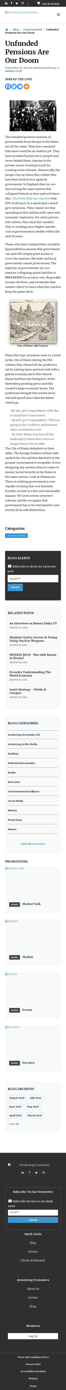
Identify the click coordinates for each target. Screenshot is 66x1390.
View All (14, 1124)
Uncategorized (32, 29)
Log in (33, 1336)
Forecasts (14, 782)
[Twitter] (14, 86)
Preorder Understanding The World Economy (30, 673)
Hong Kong (15, 819)
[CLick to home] (9, 29)
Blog (16, 29)
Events (33, 1251)
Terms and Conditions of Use (33, 1357)
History (12, 810)
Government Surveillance (24, 791)
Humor (12, 829)
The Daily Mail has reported (31, 198)
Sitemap (33, 1378)
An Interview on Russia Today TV (33, 623)
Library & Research (33, 1260)
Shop (33, 1306)
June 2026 (15, 1106)
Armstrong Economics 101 (24, 734)
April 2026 (15, 1115)
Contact (33, 1297)
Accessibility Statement (33, 1371)
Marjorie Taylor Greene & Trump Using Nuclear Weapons (33, 639)
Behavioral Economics (21, 763)
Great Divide (15, 800)
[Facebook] (8, 86)
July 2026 (35, 1097)
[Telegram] (20, 86)
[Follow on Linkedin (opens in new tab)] (6, 3)
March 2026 (34, 1115)
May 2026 (33, 1106)
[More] (26, 86)
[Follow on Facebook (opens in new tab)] (11, 3)
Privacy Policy (33, 1364)
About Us (33, 1288)
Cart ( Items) (50, 3)
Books (12, 772)
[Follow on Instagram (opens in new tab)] (22, 3)
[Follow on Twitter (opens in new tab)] (17, 3)
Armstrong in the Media (22, 744)
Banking (13, 753)
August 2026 (17, 1097)
